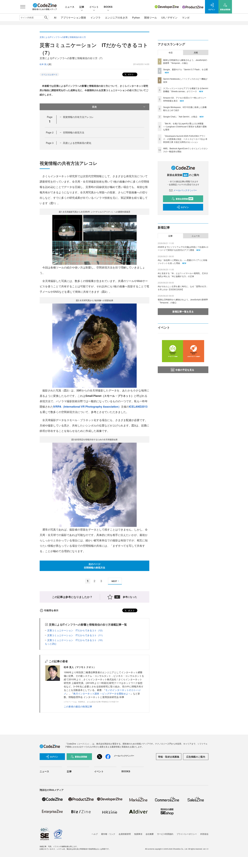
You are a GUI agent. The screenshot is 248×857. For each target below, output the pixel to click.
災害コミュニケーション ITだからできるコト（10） (75, 640)
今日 (171, 52)
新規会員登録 (184, 198)
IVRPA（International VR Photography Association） (87, 406)
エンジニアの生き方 (116, 17)
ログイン (185, 207)
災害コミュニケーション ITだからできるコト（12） (75, 630)
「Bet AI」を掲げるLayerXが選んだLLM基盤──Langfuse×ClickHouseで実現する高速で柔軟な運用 (185, 126)
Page (49, 132)
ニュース (69, 6)
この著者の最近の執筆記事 (78, 706)
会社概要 (150, 833)
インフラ (95, 17)
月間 (196, 52)
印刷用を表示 (51, 610)
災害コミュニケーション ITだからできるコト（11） (75, 635)
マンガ (185, 17)
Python (136, 17)
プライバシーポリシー (187, 833)
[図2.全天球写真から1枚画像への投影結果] (94, 345)
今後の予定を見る (184, 369)
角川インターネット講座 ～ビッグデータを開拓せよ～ (102, 693)
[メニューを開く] (23, 6)
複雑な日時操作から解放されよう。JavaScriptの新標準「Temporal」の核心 (185, 61)
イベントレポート (49, 74)
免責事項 (138, 833)
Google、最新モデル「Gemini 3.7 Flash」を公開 (185, 69)
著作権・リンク (108, 833)
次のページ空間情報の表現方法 (94, 565)
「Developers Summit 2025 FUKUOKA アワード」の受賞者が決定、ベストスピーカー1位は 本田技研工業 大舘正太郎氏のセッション (185, 138)
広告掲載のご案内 (195, 756)
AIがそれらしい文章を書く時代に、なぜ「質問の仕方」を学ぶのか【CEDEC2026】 (183, 288)
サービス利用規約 (165, 833)
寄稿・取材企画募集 (168, 756)
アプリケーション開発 (73, 17)
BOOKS (108, 6)
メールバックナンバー (185, 190)
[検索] (46, 17)
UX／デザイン (169, 17)
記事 (81, 6)
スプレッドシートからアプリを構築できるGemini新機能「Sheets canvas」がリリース (185, 90)
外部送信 (204, 833)
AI (55, 17)
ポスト (130, 74)
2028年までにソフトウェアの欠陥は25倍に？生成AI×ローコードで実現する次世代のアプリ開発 (183, 248)
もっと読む (51, 643)
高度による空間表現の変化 (77, 143)
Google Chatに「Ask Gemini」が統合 (180, 116)
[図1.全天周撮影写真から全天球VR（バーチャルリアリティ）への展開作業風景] (94, 239)
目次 (94, 106)
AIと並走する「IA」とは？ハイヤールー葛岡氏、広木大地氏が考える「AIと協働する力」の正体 (183, 275)
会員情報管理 (125, 833)
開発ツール (150, 17)
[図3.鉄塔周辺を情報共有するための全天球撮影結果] (94, 484)
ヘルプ (95, 833)
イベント (94, 6)
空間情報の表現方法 (73, 132)
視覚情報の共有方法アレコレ (78, 117)
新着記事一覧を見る (183, 311)
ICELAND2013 (138, 406)
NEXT (114, 581)
